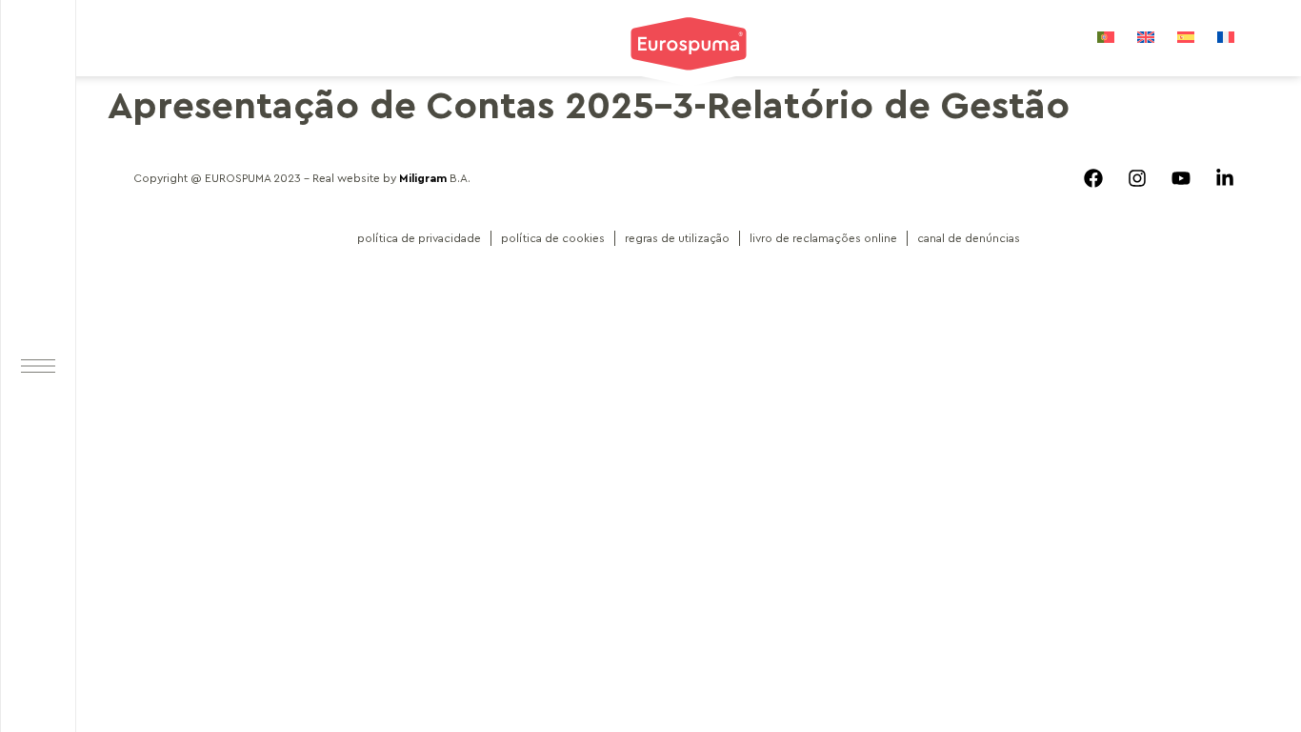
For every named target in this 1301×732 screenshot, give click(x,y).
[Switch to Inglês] (1146, 37)
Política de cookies (553, 238)
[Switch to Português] (1106, 37)
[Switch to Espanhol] (1186, 37)
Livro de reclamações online (823, 238)
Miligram (423, 178)
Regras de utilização (677, 238)
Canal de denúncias (968, 238)
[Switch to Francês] (1226, 37)
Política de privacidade (419, 238)
